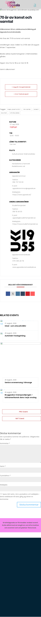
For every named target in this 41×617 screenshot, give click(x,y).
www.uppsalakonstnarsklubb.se (24, 267)
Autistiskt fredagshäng (15, 336)
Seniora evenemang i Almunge (18, 382)
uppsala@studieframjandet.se (24, 218)
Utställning (15, 113)
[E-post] (32, 294)
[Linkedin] (18, 294)
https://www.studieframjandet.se (25, 224)
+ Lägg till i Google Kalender (21, 87)
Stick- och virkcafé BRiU (15, 326)
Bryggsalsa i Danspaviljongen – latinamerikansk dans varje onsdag (20, 396)
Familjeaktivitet (13, 109)
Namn (3, 466)
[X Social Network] (13, 294)
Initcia (32, 556)
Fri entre (27, 109)
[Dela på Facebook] (8, 294)
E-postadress (5, 475)
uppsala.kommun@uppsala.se (23, 188)
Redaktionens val (18, 166)
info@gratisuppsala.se (13, 611)
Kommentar (5, 443)
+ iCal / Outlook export (21, 94)
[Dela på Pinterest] (27, 294)
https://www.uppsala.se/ (21, 195)
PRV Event (23, 411)
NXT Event (20, 418)
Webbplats (3, 485)
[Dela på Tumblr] (23, 294)
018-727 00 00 (17, 182)
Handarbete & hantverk (21, 164)
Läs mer (13, 144)
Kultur (4, 113)
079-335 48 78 (18, 261)
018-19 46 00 (17, 212)
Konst (36, 109)
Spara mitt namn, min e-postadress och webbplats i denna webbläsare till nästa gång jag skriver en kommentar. (19, 496)
